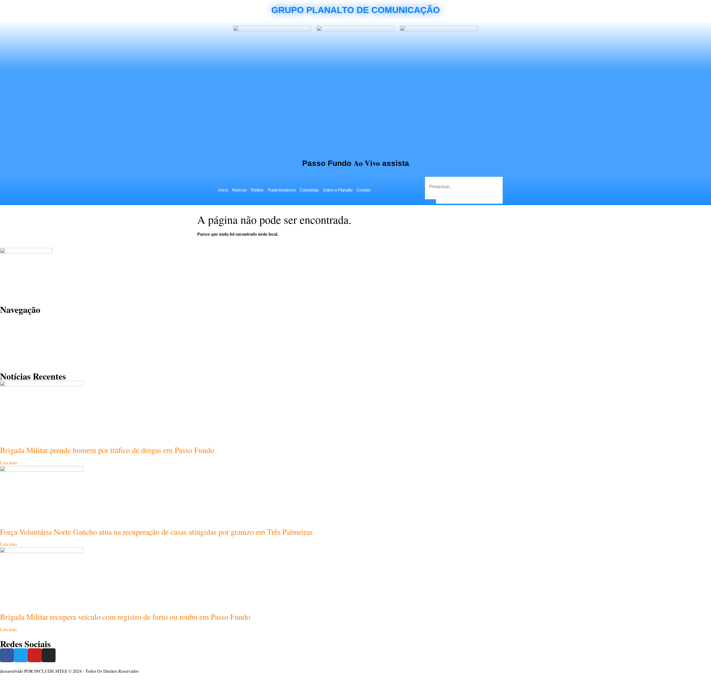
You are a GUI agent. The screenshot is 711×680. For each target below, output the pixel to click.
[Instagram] (49, 655)
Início (223, 190)
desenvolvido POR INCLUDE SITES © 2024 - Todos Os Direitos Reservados (69, 671)
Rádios (257, 190)
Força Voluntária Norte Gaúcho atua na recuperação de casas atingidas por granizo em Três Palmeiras (156, 531)
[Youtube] (35, 655)
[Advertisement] (355, 112)
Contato (363, 190)
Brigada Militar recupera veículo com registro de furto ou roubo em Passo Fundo (125, 616)
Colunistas (309, 190)
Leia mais (8, 462)
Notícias (239, 190)
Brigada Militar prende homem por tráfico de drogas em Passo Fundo (107, 450)
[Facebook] (7, 655)
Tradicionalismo (281, 190)
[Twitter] (21, 655)
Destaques (15, 333)
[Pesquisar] (430, 201)
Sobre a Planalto (337, 190)
